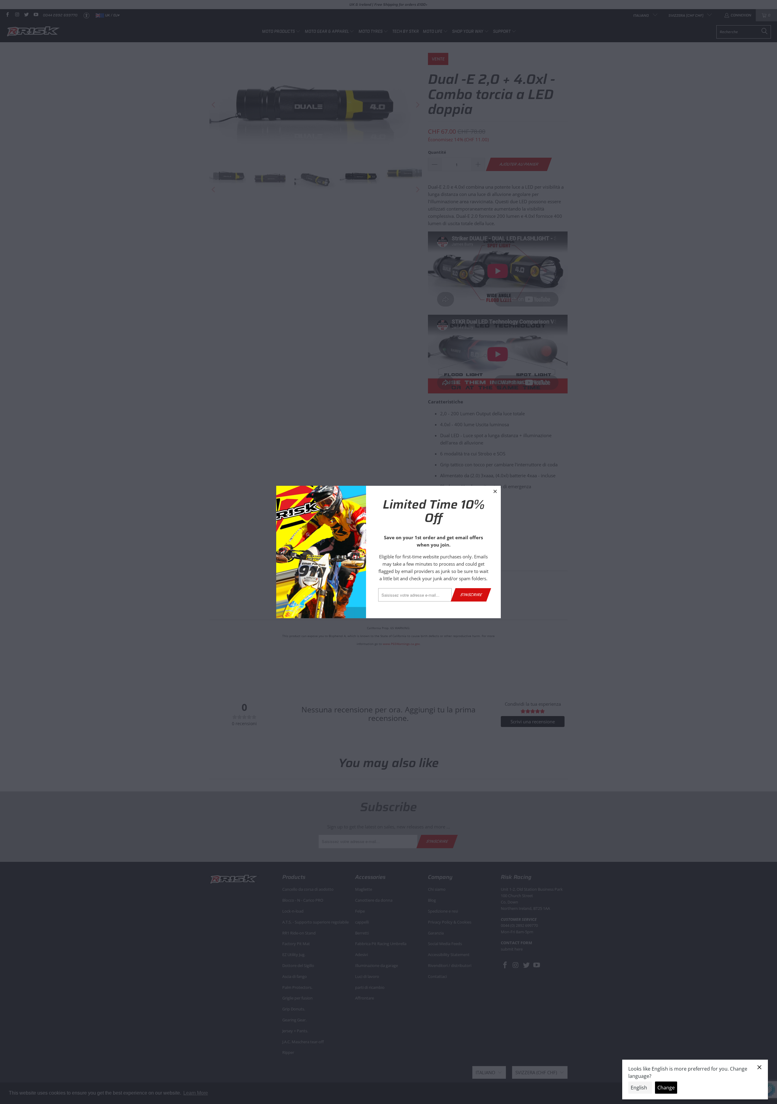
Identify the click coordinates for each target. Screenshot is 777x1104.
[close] (495, 491)
